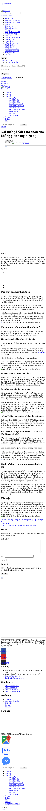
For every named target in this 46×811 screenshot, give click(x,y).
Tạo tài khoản (13, 62)
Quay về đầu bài (6, 523)
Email (3, 560)
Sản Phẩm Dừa (10, 45)
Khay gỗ (8, 30)
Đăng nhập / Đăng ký (12, 804)
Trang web (4, 564)
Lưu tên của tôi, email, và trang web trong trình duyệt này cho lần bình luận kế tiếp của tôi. (21, 569)
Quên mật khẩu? (6, 78)
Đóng (3, 809)
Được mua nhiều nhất (12, 22)
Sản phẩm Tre (10, 53)
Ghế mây (8, 24)
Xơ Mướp (8, 54)
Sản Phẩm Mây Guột (12, 51)
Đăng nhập (5, 74)
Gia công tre (9, 26)
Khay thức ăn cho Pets (12, 32)
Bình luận (5, 539)
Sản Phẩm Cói (10, 41)
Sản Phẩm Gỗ (10, 47)
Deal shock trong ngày (12, 20)
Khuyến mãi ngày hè (12, 34)
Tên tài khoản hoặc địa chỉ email (12, 66)
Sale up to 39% (10, 39)
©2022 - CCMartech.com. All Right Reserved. (16, 734)
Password (5, 70)
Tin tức (3, 127)
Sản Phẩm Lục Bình (12, 49)
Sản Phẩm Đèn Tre (11, 43)
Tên (3, 556)
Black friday (9, 18)
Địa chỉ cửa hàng (6, 4)
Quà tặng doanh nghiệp (13, 37)
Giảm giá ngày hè (11, 28)
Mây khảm (8, 35)
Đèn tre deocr (14, 115)
